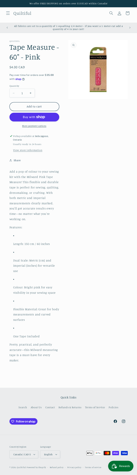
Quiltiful (21, 467)
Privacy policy (74, 467)
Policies (113, 407)
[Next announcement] (130, 28)
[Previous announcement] (7, 28)
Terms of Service (95, 407)
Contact (50, 407)
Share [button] (17, 160)
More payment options (34, 125)
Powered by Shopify (36, 467)
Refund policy (57, 467)
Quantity (14, 85)
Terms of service (93, 467)
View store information (27, 150)
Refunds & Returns (70, 407)
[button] (8, 13)
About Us (36, 407)
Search (23, 407)
